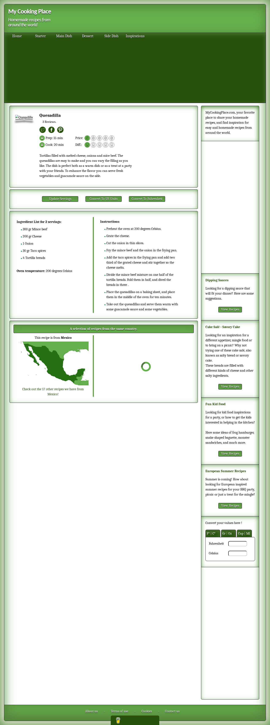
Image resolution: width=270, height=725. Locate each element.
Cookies (147, 711)
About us (91, 711)
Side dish (111, 36)
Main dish (64, 36)
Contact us (172, 711)
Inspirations (135, 36)
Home (17, 36)
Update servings (60, 199)
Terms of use (119, 711)
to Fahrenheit (147, 199)
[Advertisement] (156, 19)
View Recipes (230, 309)
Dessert (87, 36)
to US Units (103, 199)
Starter (40, 36)
